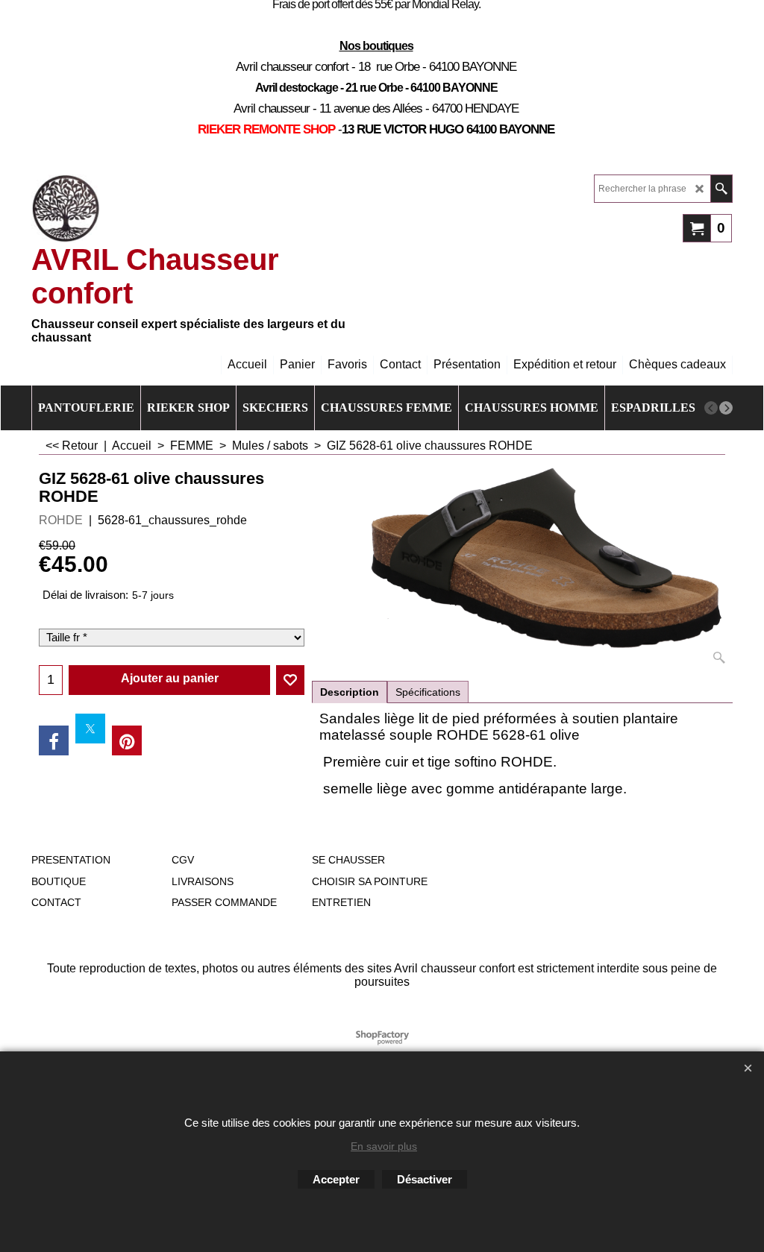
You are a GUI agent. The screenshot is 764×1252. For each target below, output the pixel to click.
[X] (90, 728)
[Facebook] (54, 740)
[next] (726, 408)
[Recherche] (721, 188)
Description (349, 692)
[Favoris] (290, 680)
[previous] (711, 408)
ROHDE (61, 520)
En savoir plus (384, 1146)
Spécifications (427, 692)
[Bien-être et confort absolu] (65, 208)
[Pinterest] (127, 740)
